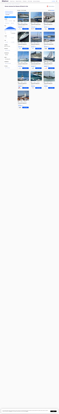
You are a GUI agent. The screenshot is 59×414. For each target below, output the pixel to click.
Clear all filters (7, 14)
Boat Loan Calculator (36, 1)
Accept (53, 411)
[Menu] (56, 1)
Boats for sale (12, 1)
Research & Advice (18, 1)
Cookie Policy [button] (10, 411)
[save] (27, 32)
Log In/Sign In (53, 1)
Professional (24, 1)
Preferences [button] (27, 411)
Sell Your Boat (30, 1)
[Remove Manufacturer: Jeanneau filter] (12, 11)
